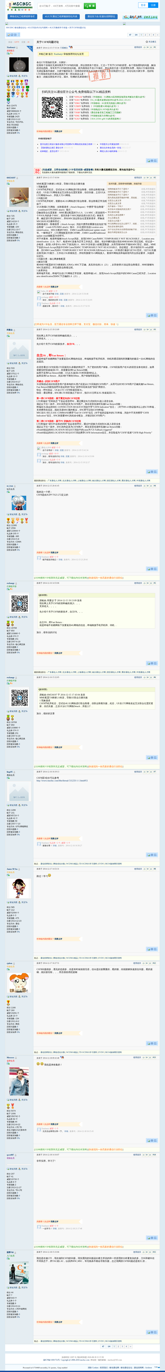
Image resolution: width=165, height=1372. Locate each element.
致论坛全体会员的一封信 (110, 148)
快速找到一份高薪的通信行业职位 (106, 578)
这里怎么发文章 (114, 200)
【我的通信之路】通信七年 (51, 148)
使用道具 (138, 47)
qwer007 (10, 1155)
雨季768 (10, 1252)
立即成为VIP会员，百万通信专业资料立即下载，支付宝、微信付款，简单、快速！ (76, 324)
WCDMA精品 (72, 864)
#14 (154, 1155)
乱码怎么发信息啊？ (116, 215)
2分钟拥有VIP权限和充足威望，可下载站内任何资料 (61, 578)
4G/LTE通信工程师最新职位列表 (61, 16)
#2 (155, 177)
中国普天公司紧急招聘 (109, 144)
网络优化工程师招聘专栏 (22, 16)
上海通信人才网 (84, 480)
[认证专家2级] (11, 53)
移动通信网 (114, 1368)
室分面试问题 (113, 212)
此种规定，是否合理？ (49, 151)
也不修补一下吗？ (115, 206)
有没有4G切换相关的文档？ (119, 209)
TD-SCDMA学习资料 (88, 864)
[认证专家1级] (11, 589)
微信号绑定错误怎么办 (117, 232)
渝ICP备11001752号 (51, 1360)
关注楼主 (152, 42)
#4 (155, 486)
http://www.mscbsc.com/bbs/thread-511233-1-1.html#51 (62, 780)
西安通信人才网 (114, 480)
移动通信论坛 (126, 1368)
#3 (155, 329)
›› (157, 35)
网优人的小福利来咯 (108, 151)
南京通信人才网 (99, 480)
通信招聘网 (139, 1368)
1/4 (136, 35)
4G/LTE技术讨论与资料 (38, 27)
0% (18, 133)
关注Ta (24, 76)
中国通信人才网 (143, 480)
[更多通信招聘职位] (140, 16)
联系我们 (104, 1368)
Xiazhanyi (11, 47)
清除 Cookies (93, 1368)
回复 (62, 294)
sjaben (9, 963)
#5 (155, 583)
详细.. (57, 294)
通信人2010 (46, 447)
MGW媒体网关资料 (113, 864)
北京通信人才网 (69, 480)
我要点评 (58, 131)
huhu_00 (44, 291)
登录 (143, 5)
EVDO (101, 864)
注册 (153, 5)
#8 (155, 869)
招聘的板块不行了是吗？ (118, 189)
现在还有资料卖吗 (115, 226)
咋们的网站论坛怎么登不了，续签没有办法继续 (123, 224)
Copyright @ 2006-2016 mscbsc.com (75, 1360)
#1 (155, 47)
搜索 (92, 6)
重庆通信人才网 (128, 480)
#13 (154, 1057)
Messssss (10, 1057)
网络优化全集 (59, 864)
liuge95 (10, 772)
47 (130, 35)
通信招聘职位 (46, 864)
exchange (45, 297)
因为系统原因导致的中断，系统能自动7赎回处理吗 (123, 198)
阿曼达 (10, 330)
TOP (155, 1367)
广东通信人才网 (54, 480)
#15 (154, 1252)
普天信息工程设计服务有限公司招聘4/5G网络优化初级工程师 (66, 144)
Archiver (148, 1368)
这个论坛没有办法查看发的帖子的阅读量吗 (123, 229)
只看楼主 (64, 48)
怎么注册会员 (113, 218)
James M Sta (12, 869)
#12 (154, 963)
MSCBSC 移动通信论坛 (16, 27)
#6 (155, 677)
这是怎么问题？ (114, 221)
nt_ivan (10, 486)
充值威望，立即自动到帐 (55, 169)
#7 (155, 772)
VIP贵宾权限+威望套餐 (81, 169)
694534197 (11, 178)
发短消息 (13, 76)
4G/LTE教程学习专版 (58, 27)
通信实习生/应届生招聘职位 (101, 16)
